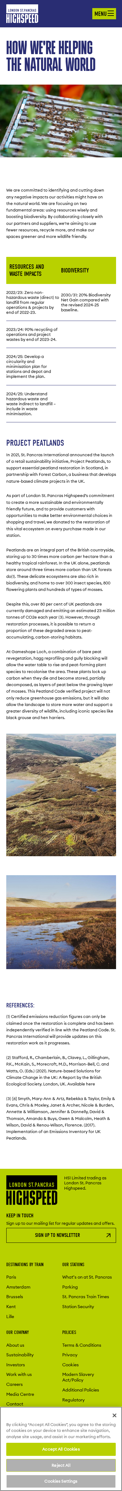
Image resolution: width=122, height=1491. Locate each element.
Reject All (61, 1465)
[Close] (114, 1415)
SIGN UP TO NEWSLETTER (57, 1235)
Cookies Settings (60, 1481)
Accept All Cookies (60, 1449)
